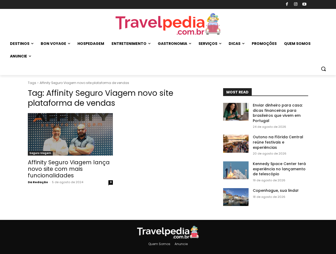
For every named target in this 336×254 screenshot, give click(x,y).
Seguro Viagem (40, 153)
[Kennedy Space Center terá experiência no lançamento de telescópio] (236, 170)
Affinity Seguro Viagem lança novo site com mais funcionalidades (69, 168)
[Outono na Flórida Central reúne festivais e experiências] (236, 143)
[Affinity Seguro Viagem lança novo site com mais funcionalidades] (70, 134)
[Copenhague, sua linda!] (236, 197)
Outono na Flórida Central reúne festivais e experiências (278, 142)
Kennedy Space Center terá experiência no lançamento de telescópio (279, 169)
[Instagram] (296, 4)
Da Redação (38, 182)
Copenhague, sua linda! (275, 190)
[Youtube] (304, 4)
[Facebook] (287, 4)
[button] (323, 68)
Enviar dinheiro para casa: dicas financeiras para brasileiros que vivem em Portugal (278, 113)
